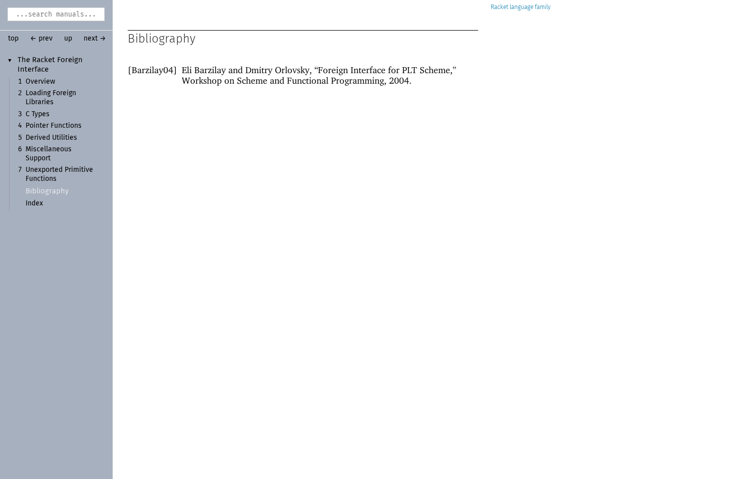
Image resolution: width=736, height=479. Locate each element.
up (68, 38)
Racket (499, 7)
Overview (40, 81)
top (13, 38)
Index (34, 203)
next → (95, 38)
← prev (41, 38)
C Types (38, 114)
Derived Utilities (51, 137)
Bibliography (47, 191)
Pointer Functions (54, 125)
